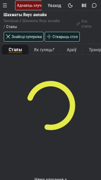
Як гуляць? (44, 49)
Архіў (71, 49)
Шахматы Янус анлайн (41, 20)
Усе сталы (86, 24)
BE (84, 5)
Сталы (15, 50)
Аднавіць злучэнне (33, 5)
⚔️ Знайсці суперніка (24, 36)
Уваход (54, 5)
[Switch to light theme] (70, 5)
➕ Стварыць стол (62, 36)
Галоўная (11, 20)
